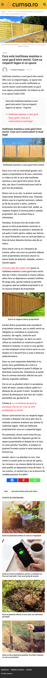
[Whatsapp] (34, 480)
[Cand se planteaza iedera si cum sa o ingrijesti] (23, 517)
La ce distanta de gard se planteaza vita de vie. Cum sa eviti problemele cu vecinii (19, 407)
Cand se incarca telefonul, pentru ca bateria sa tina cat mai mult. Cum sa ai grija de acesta (22, 575)
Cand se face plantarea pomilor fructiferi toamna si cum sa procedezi (22, 656)
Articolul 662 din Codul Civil (16, 268)
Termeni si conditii (17, 670)
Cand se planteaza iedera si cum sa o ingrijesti (21, 535)
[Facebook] (12, 480)
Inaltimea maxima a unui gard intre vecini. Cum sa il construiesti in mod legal (23, 118)
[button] (2, 4)
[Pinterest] (23, 480)
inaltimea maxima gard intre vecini (24, 491)
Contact (29, 670)
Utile (4, 53)
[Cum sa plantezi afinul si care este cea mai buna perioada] (23, 596)
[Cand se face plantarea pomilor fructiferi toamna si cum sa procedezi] (23, 637)
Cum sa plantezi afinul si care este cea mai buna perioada (22, 615)
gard (6, 491)
